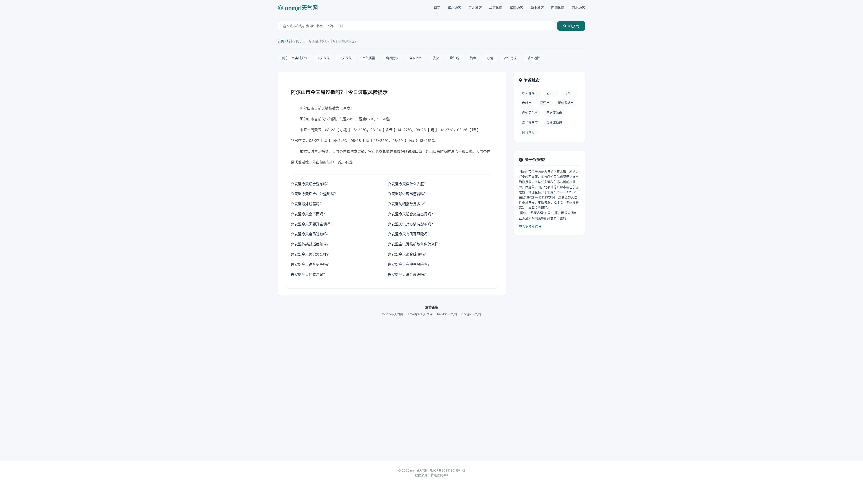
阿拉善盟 (528, 132)
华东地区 (496, 8)
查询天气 (572, 26)
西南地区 (558, 8)
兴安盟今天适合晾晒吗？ (407, 254)
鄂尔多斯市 (566, 103)
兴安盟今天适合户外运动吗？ (314, 194)
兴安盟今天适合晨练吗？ (407, 274)
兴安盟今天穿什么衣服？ (407, 184)
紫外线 (454, 58)
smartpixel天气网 (420, 314)
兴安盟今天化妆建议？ (309, 274)
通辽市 (544, 103)
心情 (490, 58)
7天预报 (346, 58)
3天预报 (324, 58)
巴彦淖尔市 (554, 113)
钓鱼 (473, 58)
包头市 (551, 93)
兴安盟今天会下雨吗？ (309, 214)
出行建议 (392, 58)
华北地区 (454, 8)
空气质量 (369, 58)
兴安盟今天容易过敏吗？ (310, 234)
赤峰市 (527, 103)
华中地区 (537, 8)
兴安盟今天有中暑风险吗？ (409, 264)
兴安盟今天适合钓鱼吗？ (310, 264)
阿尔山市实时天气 (294, 58)
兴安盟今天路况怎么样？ (310, 254)
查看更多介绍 (529, 226)
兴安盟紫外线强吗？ (307, 204)
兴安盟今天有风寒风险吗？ (409, 234)
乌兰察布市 (530, 122)
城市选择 (533, 58)
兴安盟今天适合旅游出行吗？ (411, 214)
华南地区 (516, 8)
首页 (437, 8)
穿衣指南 (415, 58)
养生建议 (510, 58)
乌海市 (569, 93)
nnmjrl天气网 (301, 7)
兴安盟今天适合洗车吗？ (310, 184)
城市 (290, 41)
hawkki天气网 (447, 314)
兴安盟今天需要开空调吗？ (312, 224)
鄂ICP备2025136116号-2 (447, 470)
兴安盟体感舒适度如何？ (310, 244)
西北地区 (578, 8)
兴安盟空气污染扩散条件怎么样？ (415, 244)
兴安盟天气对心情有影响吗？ (411, 224)
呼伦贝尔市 (530, 113)
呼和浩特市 (530, 93)
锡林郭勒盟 (554, 122)
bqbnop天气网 (392, 314)
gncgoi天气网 (471, 314)
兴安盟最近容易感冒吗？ (407, 194)
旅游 (436, 58)
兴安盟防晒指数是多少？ (407, 204)
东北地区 (475, 8)
